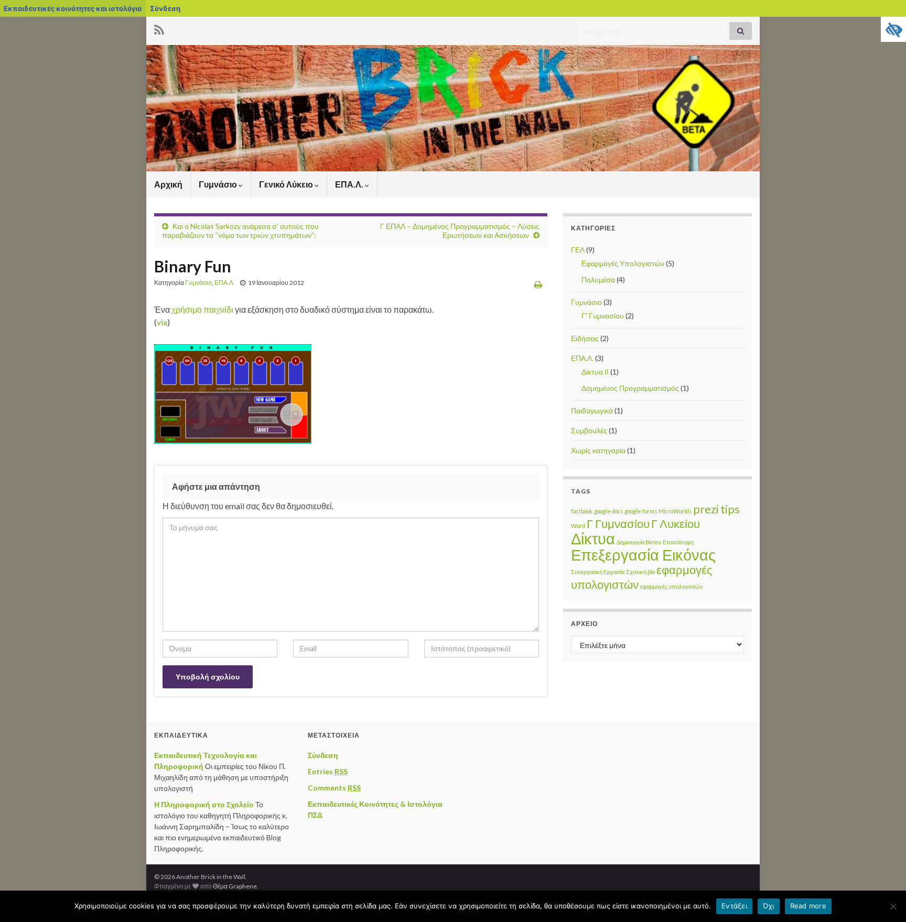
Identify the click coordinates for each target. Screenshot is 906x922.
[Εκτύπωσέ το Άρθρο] (538, 284)
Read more (808, 906)
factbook (581, 511)
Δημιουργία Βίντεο (639, 542)
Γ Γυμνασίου (618, 524)
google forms (640, 511)
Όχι (768, 906)
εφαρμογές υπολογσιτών (671, 586)
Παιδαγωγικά (592, 410)
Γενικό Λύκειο (287, 184)
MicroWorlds (675, 511)
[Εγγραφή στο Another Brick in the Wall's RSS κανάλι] (159, 28)
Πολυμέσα (598, 279)
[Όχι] (893, 906)
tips (730, 509)
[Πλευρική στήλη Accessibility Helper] (893, 29)
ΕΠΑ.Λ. (350, 184)
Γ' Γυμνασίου (602, 315)
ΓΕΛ (578, 249)
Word (578, 525)
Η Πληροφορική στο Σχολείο (204, 804)
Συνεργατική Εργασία (597, 571)
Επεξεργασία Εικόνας (643, 554)
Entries (328, 771)
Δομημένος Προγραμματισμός (630, 387)
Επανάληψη (678, 542)
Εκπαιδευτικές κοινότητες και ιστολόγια (73, 8)
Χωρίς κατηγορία (598, 450)
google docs (608, 511)
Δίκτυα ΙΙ (595, 371)
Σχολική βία (640, 571)
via (162, 322)
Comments (334, 787)
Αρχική (168, 184)
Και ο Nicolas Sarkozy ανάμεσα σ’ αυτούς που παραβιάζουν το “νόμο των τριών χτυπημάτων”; (240, 230)
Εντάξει (734, 906)
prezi (706, 509)
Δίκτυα (593, 538)
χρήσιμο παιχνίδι (202, 309)
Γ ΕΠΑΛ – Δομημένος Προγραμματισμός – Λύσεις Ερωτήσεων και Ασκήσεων (460, 230)
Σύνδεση (165, 8)
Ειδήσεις (585, 338)
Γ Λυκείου (675, 524)
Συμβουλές (589, 430)
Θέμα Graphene (235, 886)
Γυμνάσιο (219, 184)
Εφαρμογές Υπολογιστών (622, 263)
